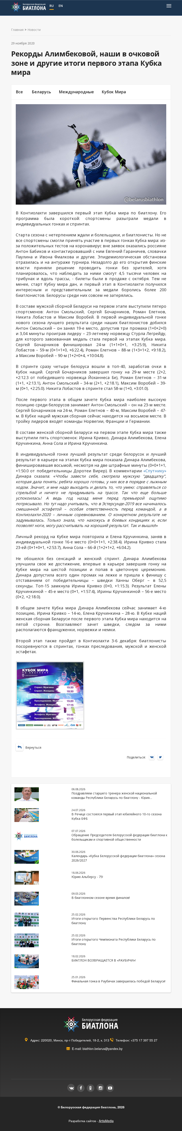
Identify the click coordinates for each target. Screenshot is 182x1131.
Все (19, 91)
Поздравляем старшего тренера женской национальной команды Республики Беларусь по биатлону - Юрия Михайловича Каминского (114, 797)
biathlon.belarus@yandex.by (103, 1048)
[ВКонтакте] (153, 757)
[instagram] (100, 1087)
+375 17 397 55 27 (144, 1040)
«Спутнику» (154, 470)
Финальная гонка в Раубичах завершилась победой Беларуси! (118, 981)
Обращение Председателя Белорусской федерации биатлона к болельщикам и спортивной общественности (119, 837)
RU (51, 6)
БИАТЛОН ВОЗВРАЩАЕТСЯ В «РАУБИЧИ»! (103, 960)
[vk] (71, 1087)
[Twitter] (161, 757)
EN (61, 6)
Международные (76, 91)
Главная (17, 30)
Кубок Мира (114, 91)
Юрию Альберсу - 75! (87, 877)
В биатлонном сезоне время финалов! (100, 898)
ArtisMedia (106, 1121)
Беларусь (41, 91)
